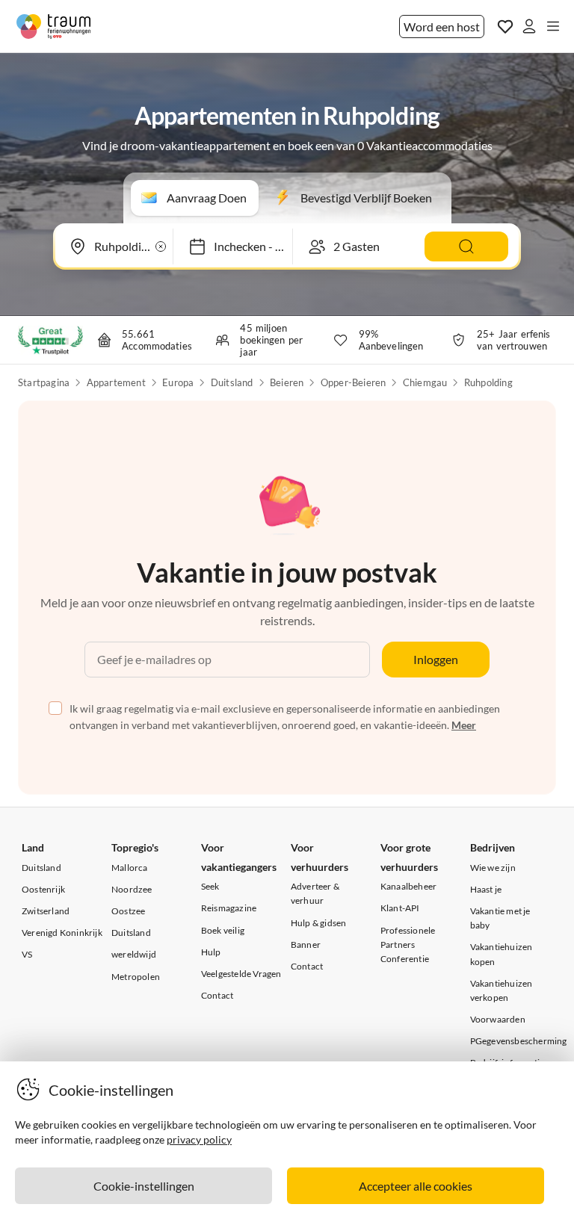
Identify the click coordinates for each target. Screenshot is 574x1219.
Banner (306, 944)
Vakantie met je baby (500, 918)
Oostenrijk (43, 889)
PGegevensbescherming (518, 1040)
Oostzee (128, 910)
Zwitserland (46, 910)
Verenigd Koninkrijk (62, 932)
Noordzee (131, 889)
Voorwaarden (497, 1019)
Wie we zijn (493, 867)
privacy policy (199, 1139)
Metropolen (135, 976)
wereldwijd (133, 954)
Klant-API (400, 908)
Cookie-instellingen (143, 1186)
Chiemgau (425, 382)
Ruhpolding (488, 382)
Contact (217, 995)
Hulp (211, 952)
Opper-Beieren (353, 382)
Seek (210, 886)
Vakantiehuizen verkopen (501, 990)
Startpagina (44, 382)
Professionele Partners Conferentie (408, 944)
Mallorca (129, 867)
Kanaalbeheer (408, 886)
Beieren (286, 382)
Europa (178, 382)
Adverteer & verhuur (315, 893)
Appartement (116, 382)
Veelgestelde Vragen (241, 973)
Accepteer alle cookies (415, 1186)
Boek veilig (222, 930)
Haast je (486, 889)
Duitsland (232, 382)
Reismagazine (228, 908)
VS (27, 954)
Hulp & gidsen (319, 922)
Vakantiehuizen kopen (501, 954)
